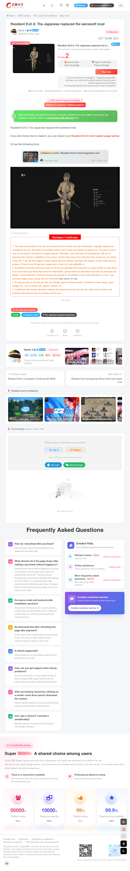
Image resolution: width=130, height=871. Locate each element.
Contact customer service (83, 607)
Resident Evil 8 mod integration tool (71, 152)
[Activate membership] (123, 822)
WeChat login (76, 464)
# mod (15, 314)
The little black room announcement (42, 841)
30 (42, 355)
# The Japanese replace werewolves (59, 314)
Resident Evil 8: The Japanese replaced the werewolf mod (57, 23)
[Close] (114, 113)
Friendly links (9, 839)
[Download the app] (123, 844)
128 (34, 355)
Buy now (106, 71)
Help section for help (68, 278)
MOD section (24, 15)
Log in (91, 77)
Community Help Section (60, 117)
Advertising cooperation (42, 839)
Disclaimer (23, 839)
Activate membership (103, 5)
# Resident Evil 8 (30, 314)
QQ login (55, 464)
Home (11, 15)
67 (49, 355)
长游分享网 (24, 846)
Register (77, 449)
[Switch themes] (123, 851)
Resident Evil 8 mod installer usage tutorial (95, 136)
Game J (22, 30)
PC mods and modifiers (45, 15)
